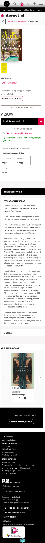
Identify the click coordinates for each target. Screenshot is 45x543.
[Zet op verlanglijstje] (41, 121)
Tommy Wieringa (9, 83)
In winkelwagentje (12, 121)
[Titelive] (22, 540)
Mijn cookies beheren (18, 508)
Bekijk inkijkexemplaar (21, 108)
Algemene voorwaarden (13, 513)
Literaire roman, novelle (20, 422)
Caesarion (16, 392)
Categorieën (21, 21)
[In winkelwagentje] (20, 398)
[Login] (27, 3)
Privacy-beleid (9, 517)
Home (10, 21)
